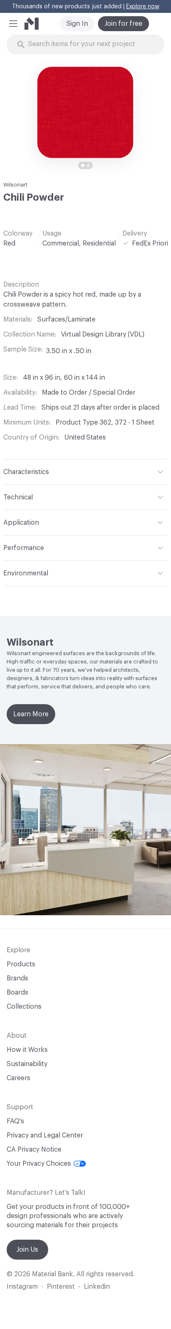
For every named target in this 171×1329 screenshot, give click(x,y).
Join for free (123, 23)
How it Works (27, 1049)
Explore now (142, 7)
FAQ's (15, 1121)
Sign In (77, 23)
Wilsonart (15, 184)
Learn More (31, 714)
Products (21, 964)
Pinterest (61, 1286)
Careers (18, 1078)
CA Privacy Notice (34, 1149)
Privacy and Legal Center (45, 1135)
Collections (24, 1006)
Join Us (27, 1249)
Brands (17, 978)
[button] (13, 23)
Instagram (22, 1286)
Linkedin (97, 1286)
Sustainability (27, 1064)
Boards (17, 992)
